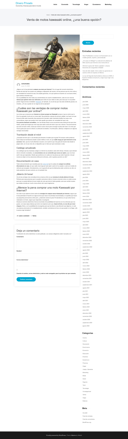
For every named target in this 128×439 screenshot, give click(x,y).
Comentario (20, 237)
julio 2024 (85, 177)
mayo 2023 (86, 221)
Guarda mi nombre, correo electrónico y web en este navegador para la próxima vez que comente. (46, 273)
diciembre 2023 (87, 199)
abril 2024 (85, 187)
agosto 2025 (86, 136)
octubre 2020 (86, 319)
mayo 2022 (86, 259)
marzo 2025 (86, 152)
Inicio (55, 4)
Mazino (73, 435)
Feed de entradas (88, 416)
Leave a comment (24, 216)
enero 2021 (86, 310)
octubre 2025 (86, 130)
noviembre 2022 (87, 240)
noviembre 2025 (87, 127)
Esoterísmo (86, 360)
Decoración (86, 344)
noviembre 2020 (87, 316)
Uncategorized (87, 391)
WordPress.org (86, 422)
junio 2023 (85, 218)
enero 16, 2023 (25, 86)
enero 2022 (86, 272)
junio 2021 (85, 294)
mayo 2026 (86, 108)
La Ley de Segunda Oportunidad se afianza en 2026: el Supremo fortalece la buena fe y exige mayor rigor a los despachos (98, 77)
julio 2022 (85, 253)
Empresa (85, 357)
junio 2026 (85, 105)
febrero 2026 (86, 117)
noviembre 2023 (87, 203)
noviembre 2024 (87, 165)
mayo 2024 (86, 184)
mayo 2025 (86, 146)
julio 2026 (85, 101)
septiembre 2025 (87, 133)
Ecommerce (97, 4)
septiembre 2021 (87, 285)
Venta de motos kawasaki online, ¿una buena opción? (66, 15)
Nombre (19, 251)
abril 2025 (85, 149)
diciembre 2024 (87, 161)
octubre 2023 (86, 206)
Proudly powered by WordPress (56, 435)
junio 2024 (85, 180)
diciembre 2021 (87, 275)
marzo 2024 (86, 190)
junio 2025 (85, 142)
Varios (34, 216)
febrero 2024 (86, 193)
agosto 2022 (86, 250)
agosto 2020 (85, 326)
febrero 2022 (86, 269)
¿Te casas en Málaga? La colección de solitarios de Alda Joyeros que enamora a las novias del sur (97, 61)
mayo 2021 (86, 297)
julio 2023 (85, 215)
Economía (64, 4)
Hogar (86, 4)
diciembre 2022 (87, 237)
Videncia (84, 401)
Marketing (108, 4)
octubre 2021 (86, 281)
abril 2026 (85, 111)
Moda (84, 376)
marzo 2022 (86, 266)
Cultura (85, 341)
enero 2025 (86, 158)
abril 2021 (85, 300)
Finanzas (85, 363)
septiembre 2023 (87, 209)
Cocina (85, 338)
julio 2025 (85, 139)
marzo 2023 (86, 228)
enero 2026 (86, 120)
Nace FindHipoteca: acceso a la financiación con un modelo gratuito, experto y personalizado (97, 56)
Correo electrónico (22, 260)
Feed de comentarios (89, 419)
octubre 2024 (86, 168)
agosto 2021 (86, 288)
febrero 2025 (86, 155)
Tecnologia (76, 4)
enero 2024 (86, 196)
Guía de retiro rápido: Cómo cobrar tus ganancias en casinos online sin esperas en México (97, 71)
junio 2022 (85, 256)
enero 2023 (86, 234)
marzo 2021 (86, 304)
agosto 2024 (86, 174)
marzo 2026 (86, 114)
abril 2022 (85, 262)
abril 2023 (85, 225)
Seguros (85, 382)
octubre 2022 (86, 244)
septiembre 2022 (87, 247)
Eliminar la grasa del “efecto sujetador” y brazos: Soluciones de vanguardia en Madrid (96, 66)
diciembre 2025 (87, 124)
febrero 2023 (86, 231)
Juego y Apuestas (88, 369)
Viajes (84, 398)
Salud (84, 379)
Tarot (84, 385)
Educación (86, 353)
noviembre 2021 (87, 278)
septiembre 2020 (87, 322)
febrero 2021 (86, 307)
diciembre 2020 (87, 313)
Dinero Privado (24, 3)
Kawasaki (38, 102)
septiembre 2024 (87, 171)
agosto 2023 (86, 212)
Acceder (85, 413)
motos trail (45, 164)
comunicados (25, 84)
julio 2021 (85, 291)
